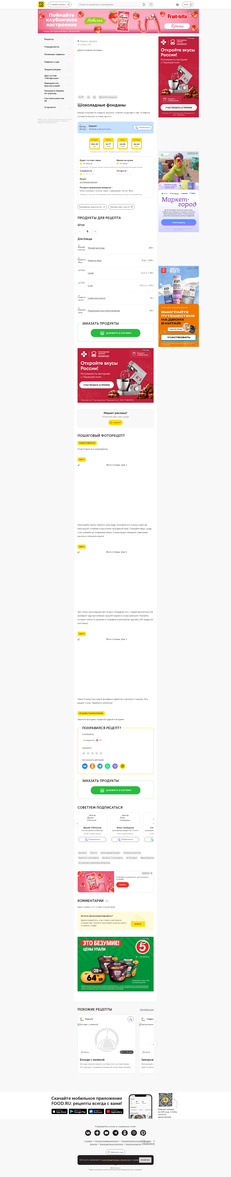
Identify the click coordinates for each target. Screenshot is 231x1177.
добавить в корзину (118, 333)
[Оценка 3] (92, 753)
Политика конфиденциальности (107, 1141)
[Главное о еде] (69, 61)
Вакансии (93, 1144)
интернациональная (88, 182)
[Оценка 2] (88, 753)
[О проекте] (69, 107)
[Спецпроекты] (69, 46)
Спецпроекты (51, 46)
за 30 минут (131, 858)
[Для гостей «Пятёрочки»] (69, 77)
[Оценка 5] (101, 753)
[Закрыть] (154, 1141)
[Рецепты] (69, 39)
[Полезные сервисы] (69, 54)
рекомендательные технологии (116, 1160)
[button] (77, 823)
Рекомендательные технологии (111, 1144)
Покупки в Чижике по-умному (54, 92)
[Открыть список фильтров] (144, 4)
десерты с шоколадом (112, 858)
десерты (82, 853)
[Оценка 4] (97, 753)
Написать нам (117, 1152)
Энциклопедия (52, 69)
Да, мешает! (115, 422)
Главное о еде (51, 61)
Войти (138, 924)
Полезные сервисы (54, 54)
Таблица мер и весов (120, 207)
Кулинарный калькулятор (90, 207)
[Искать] (151, 4)
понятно (145, 1160)
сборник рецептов (132, 853)
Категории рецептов (133, 1144)
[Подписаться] (131, 1019)
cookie (135, 1160)
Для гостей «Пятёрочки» (51, 77)
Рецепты (49, 39)
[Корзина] (177, 4)
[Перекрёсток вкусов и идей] (69, 84)
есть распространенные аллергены (94, 863)
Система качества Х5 (54, 99)
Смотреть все (147, 1009)
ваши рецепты (147, 858)
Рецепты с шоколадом (89, 858)
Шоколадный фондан (110, 853)
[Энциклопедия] (69, 69)
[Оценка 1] (84, 753)
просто (93, 853)
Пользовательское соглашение (132, 1141)
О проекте (50, 107)
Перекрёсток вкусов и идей (52, 84)
